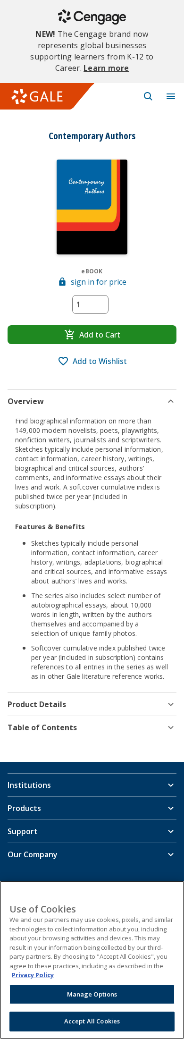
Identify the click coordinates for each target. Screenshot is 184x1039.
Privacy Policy (33, 975)
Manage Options (92, 994)
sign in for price (98, 282)
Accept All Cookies (92, 1021)
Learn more (106, 68)
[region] (92, 960)
